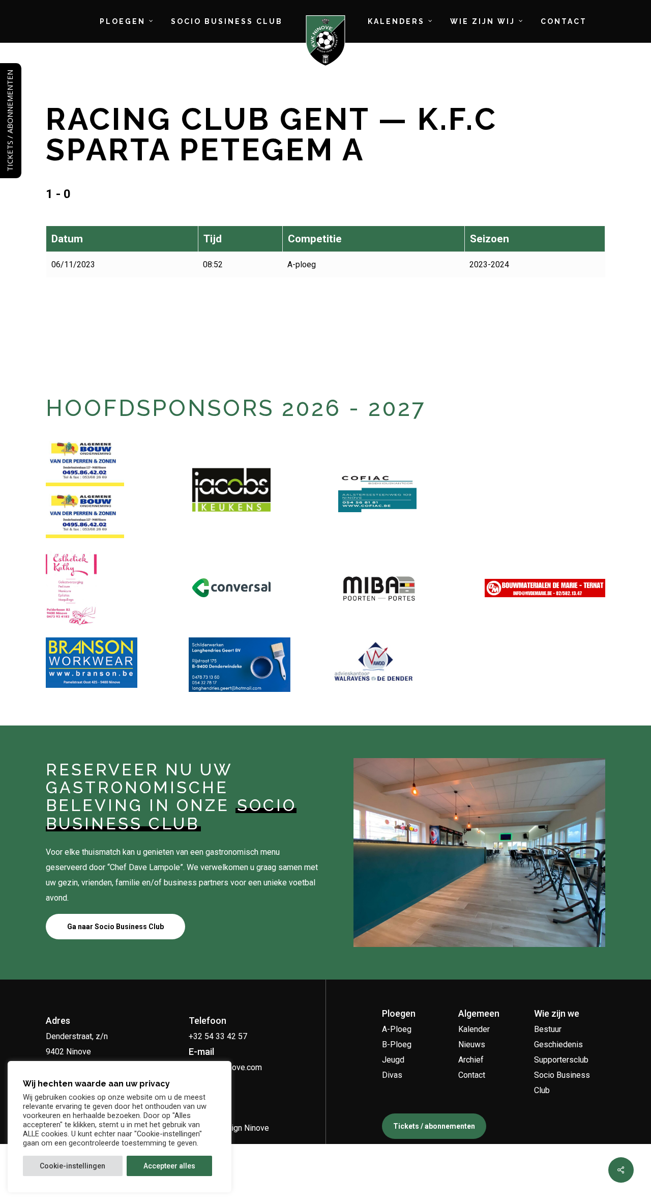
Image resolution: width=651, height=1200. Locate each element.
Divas (392, 1075)
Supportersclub (561, 1060)
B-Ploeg (396, 1044)
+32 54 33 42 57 (218, 1036)
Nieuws (471, 1044)
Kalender (474, 1029)
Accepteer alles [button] (169, 1166)
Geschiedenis (558, 1044)
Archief (471, 1060)
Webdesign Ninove (235, 1128)
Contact (471, 1075)
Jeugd (393, 1060)
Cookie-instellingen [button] (72, 1166)
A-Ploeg (396, 1029)
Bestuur (547, 1029)
